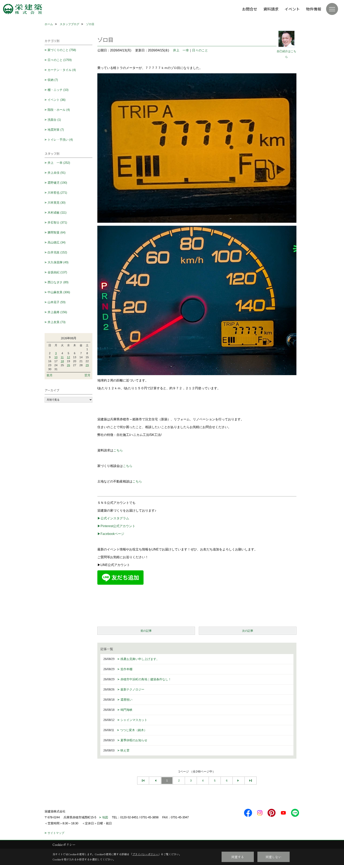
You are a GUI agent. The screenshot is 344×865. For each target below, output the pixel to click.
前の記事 (146, 630)
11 (62, 357)
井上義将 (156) (57, 312)
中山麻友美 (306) (59, 292)
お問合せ (249, 9)
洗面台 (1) (54, 119)
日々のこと (200, 50)
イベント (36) (56, 99)
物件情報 (313, 9)
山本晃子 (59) (56, 302)
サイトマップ (56, 833)
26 (68, 365)
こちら (118, 450)
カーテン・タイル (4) (62, 70)
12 (68, 357)
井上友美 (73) (56, 322)
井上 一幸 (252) (59, 162)
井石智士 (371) (57, 222)
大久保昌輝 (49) (58, 262)
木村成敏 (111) (57, 212)
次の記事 (247, 630)
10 (56, 357)
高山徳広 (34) (56, 242)
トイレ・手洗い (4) (60, 139)
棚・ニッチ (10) (58, 89)
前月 (50, 375)
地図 (105, 817)
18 (62, 361)
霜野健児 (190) (57, 182)
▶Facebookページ (110, 533)
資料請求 (271, 9)
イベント (292, 9)
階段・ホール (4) (59, 109)
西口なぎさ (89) (58, 282)
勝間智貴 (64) (56, 232)
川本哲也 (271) (57, 192)
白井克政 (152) (57, 252)
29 (87, 365)
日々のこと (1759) (60, 60)
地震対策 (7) (56, 129)
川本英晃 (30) (56, 202)
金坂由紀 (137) (57, 272)
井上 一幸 (181, 50)
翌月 (87, 375)
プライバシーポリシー (145, 854)
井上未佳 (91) (56, 172)
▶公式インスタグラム (113, 518)
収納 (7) (53, 79)
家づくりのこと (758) (62, 50)
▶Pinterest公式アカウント (116, 526)
